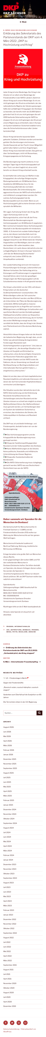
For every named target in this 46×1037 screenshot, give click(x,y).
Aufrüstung (16, 630)
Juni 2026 (7, 732)
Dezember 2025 (9, 759)
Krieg (9, 632)
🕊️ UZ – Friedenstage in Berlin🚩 (16, 678)
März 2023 (7, 906)
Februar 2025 (8, 800)
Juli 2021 (6, 974)
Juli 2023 (6, 887)
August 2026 (8, 727)
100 (8, 630)
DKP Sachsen (14, 13)
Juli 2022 (6, 942)
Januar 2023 (8, 915)
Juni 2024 (7, 837)
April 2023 (7, 901)
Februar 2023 (8, 910)
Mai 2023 (7, 896)
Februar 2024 (8, 855)
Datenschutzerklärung (11, 1029)
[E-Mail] (25, 1023)
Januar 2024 (8, 860)
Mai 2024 (7, 842)
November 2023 (9, 869)
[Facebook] (5, 1023)
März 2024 (7, 851)
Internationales (22, 626)
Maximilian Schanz (28, 30)
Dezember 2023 (9, 864)
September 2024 (10, 823)
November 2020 (9, 983)
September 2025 (10, 768)
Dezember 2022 (9, 919)
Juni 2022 (7, 947)
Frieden (10, 626)
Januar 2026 (8, 755)
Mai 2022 (7, 951)
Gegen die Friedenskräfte (13, 683)
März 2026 (7, 746)
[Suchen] (39, 713)
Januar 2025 (8, 805)
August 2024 (8, 828)
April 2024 (7, 846)
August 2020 (8, 993)
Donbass (27, 630)
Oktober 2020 (8, 988)
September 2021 (10, 965)
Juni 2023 (7, 892)
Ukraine (32, 632)
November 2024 (9, 814)
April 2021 (7, 979)
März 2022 (7, 961)
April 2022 (7, 956)
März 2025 (7, 796)
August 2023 (8, 883)
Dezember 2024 (9, 810)
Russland (23, 632)
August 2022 (8, 938)
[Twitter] (12, 1023)
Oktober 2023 (8, 874)
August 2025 (8, 773)
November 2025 (9, 764)
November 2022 (9, 924)
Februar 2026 (8, 750)
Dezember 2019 (9, 1006)
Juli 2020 (6, 997)
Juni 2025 (7, 782)
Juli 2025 (6, 778)
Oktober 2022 (8, 928)
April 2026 (7, 741)
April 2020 (7, 1002)
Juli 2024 (6, 832)
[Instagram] (19, 1023)
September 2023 (10, 878)
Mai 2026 (7, 736)
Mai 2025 (7, 787)
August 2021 (8, 970)
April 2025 (7, 791)
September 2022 (10, 933)
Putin (15, 632)
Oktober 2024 (8, 819)
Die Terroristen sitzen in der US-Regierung (20, 702)
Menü (24, 22)
